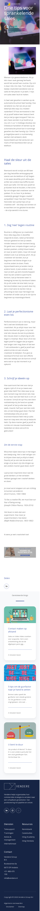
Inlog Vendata (28, 841)
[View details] (6, 810)
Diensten (8, 824)
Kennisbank (27, 829)
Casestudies (27, 833)
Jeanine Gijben (19, 27)
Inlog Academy (28, 837)
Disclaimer (10, 907)
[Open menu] (35, 4)
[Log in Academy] (18, 810)
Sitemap (21, 907)
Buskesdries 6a (10, 863)
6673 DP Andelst (11, 867)
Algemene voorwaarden (13, 903)
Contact (8, 851)
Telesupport (9, 829)
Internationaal (10, 843)
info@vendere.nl (11, 878)
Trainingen (8, 833)
